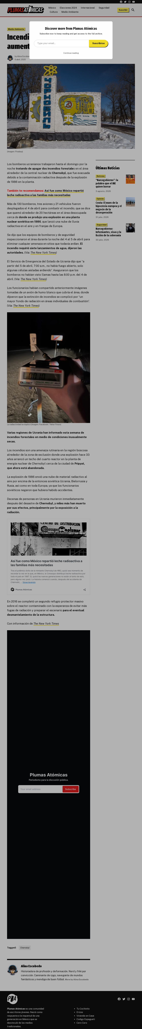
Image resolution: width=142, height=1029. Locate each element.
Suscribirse (98, 43)
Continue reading (71, 53)
